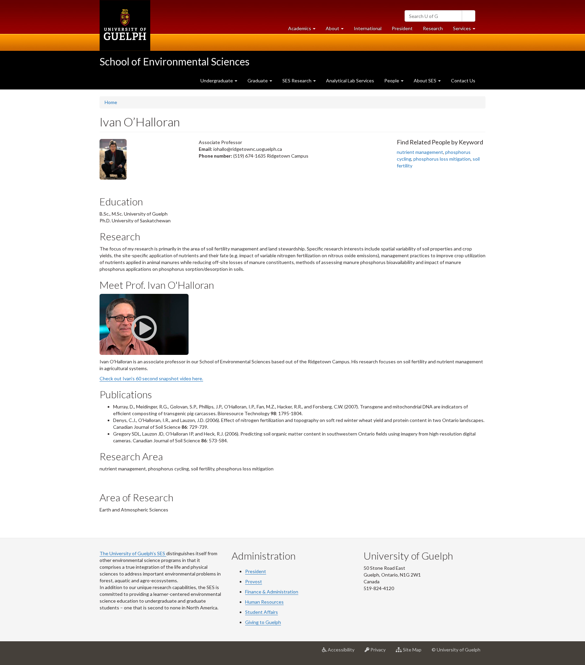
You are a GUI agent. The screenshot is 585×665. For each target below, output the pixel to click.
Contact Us (463, 80)
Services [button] (466, 30)
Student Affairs (261, 612)
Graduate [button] (258, 80)
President (402, 28)
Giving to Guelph (263, 622)
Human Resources (264, 602)
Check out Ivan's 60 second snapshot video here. (151, 378)
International (368, 28)
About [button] (337, 30)
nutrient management (420, 152)
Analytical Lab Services (350, 80)
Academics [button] (304, 30)
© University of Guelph (456, 649)
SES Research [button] (297, 80)
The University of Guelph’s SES (133, 553)
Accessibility (343, 652)
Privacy (380, 652)
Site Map (414, 652)
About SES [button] (425, 80)
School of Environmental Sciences (175, 61)
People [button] (392, 80)
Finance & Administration (271, 592)
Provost (253, 581)
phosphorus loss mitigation (442, 159)
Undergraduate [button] (217, 80)
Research (435, 30)
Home (111, 102)
